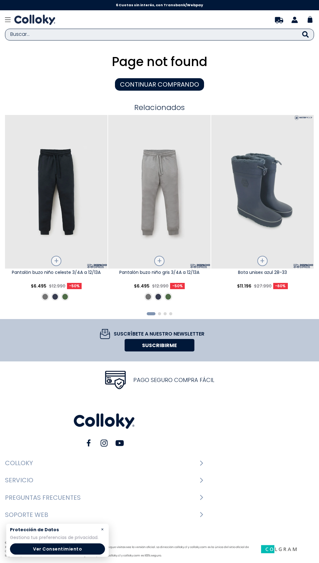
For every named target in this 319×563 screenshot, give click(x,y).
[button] (151, 313)
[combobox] (159, 35)
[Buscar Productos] (305, 34)
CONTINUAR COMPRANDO (159, 84)
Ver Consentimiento (57, 549)
